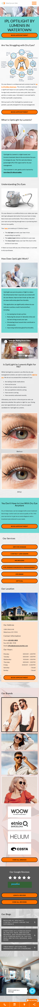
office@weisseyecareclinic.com (18, 646)
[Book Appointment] (15, 1004)
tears (6, 228)
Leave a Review (19, 895)
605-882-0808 (13, 640)
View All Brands (19, 860)
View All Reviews (19, 902)
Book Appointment (19, 35)
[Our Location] (24, 1004)
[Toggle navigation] (34, 3)
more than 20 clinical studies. (13, 172)
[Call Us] (5, 1004)
